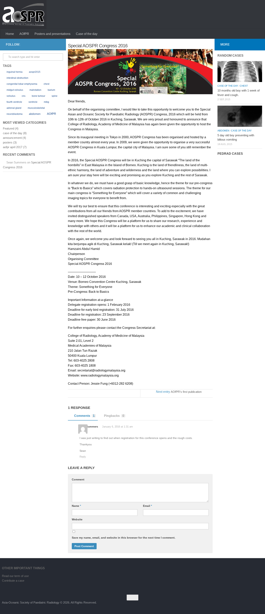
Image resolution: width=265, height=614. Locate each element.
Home (10, 33)
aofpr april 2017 (12, 147)
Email (147, 505)
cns (23, 96)
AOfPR (24, 33)
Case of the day (86, 33)
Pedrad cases (230, 153)
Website (77, 519)
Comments (84, 415)
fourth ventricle (14, 102)
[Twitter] (45, 44)
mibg (46, 102)
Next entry (179, 391)
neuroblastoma (15, 114)
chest (46, 84)
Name (76, 505)
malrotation (35, 90)
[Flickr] (57, 44)
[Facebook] (51, 44)
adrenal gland (14, 108)
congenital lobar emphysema (22, 84)
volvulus (11, 96)
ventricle (33, 102)
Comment (78, 479)
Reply (83, 456)
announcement (12, 137)
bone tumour (38, 96)
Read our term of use (15, 576)
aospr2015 (34, 72)
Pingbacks (114, 415)
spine (54, 96)
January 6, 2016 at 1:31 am (117, 426)
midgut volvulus (15, 90)
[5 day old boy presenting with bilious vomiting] (239, 116)
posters (7, 142)
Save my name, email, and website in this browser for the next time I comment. (123, 537)
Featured (8, 128)
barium (51, 90)
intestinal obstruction (17, 78)
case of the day (12, 133)
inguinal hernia (15, 72)
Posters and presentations (52, 33)
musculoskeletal (36, 108)
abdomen (35, 113)
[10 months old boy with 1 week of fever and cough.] (239, 71)
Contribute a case (13, 580)
